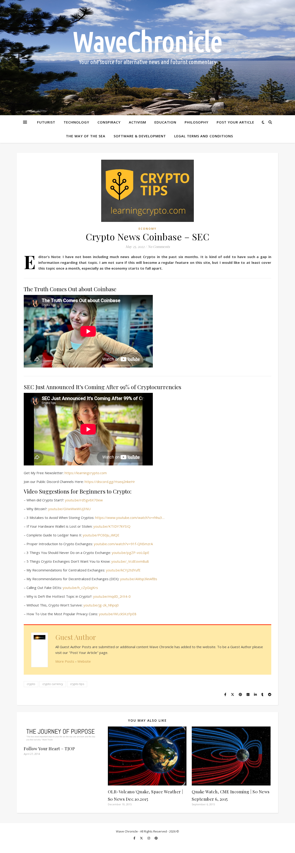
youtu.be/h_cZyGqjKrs (80, 587)
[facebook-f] (134, 838)
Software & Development (140, 136)
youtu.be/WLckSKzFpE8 (117, 614)
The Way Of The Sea (85, 136)
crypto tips (77, 684)
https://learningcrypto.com (86, 473)
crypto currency (52, 684)
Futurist (46, 122)
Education (165, 122)
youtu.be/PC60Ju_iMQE (101, 535)
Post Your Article (235, 122)
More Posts (64, 661)
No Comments (159, 246)
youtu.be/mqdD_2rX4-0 (112, 596)
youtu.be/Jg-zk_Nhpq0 (101, 605)
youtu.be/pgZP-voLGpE (130, 552)
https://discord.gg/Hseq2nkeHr (110, 481)
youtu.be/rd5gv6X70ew (84, 500)
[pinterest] (156, 838)
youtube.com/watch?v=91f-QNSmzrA (123, 543)
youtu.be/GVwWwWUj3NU (69, 508)
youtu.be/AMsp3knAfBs (138, 579)
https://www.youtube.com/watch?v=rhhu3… (130, 517)
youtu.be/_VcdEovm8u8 (130, 561)
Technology (76, 122)
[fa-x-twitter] (142, 838)
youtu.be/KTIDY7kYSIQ (111, 526)
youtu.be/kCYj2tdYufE (123, 570)
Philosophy (196, 122)
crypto (31, 684)
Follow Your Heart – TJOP (49, 748)
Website (84, 661)
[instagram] (149, 838)
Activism (137, 122)
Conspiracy (109, 122)
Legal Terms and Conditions (203, 136)
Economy (147, 229)
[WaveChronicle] (147, 57)
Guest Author (75, 637)
